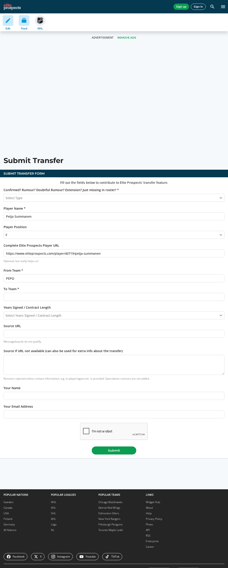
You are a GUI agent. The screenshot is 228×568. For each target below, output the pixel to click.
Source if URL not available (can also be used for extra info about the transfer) (63, 351)
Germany (9, 524)
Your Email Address (18, 406)
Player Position (15, 227)
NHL (53, 502)
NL (52, 530)
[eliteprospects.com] (12, 7)
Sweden (8, 502)
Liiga (53, 524)
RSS (148, 535)
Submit (114, 450)
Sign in (198, 6)
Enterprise (152, 541)
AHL (53, 519)
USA (6, 513)
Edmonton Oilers (108, 513)
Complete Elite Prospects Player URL (31, 245)
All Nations (10, 530)
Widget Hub (153, 502)
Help (149, 513)
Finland (8, 519)
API (148, 530)
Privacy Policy (154, 519)
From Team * (13, 270)
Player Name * (15, 208)
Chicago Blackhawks (110, 502)
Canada (8, 508)
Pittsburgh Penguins (110, 524)
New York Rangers (109, 519)
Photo (149, 524)
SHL (53, 513)
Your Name (12, 388)
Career (150, 547)
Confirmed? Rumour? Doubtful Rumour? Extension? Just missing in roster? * (61, 190)
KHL (53, 508)
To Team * (11, 289)
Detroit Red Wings (109, 508)
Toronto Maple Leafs (110, 530)
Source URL (12, 326)
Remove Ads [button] (126, 37)
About (149, 508)
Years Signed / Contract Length (27, 307)
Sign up (181, 6)
